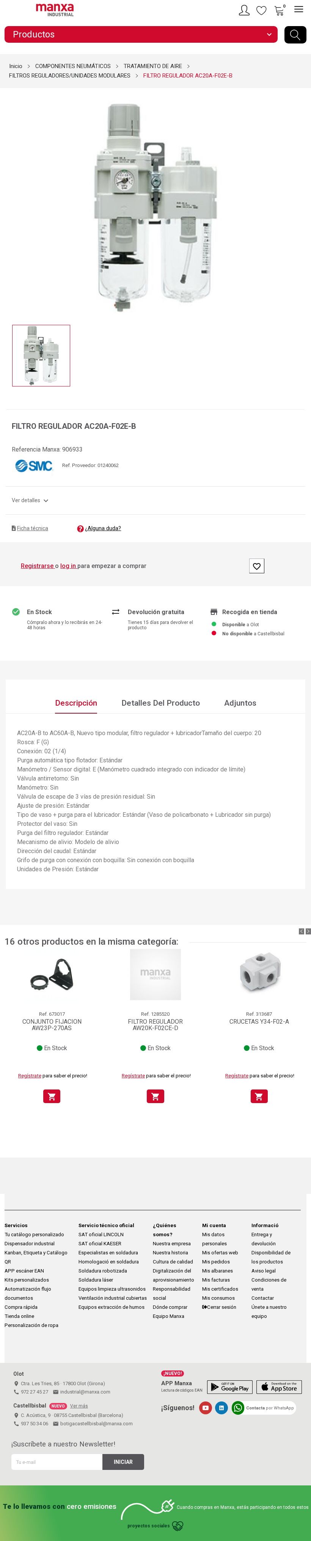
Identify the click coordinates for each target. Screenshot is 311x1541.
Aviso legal (263, 1271)
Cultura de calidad (173, 1262)
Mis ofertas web (220, 1252)
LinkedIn (221, 1407)
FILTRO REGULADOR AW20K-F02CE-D (155, 1025)
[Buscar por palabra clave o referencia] (295, 34)
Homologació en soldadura (109, 1262)
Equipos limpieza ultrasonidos (112, 1289)
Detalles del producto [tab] (160, 703)
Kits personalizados (27, 1280)
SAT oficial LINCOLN (101, 1234)
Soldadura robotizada (103, 1271)
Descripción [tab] (76, 703)
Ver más (79, 1406)
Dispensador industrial (30, 1243)
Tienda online (19, 1316)
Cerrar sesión (221, 1307)
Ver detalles (31, 500)
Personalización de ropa (31, 1325)
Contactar (262, 1298)
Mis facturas (216, 1280)
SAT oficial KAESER (100, 1243)
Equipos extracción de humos (112, 1307)
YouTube (205, 1407)
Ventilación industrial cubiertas (113, 1298)
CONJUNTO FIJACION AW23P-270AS (52, 1025)
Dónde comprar (170, 1307)
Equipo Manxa (168, 1316)
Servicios (16, 1225)
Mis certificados (220, 1289)
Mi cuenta (214, 1225)
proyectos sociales (148, 1526)
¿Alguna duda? (103, 528)
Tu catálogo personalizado (34, 1234)
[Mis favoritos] (261, 10)
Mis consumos (218, 1298)
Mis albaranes (217, 1271)
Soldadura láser (96, 1280)
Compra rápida (21, 1307)
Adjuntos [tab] (240, 703)
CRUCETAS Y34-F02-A (259, 1021)
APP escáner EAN (24, 1271)
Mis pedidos (216, 1262)
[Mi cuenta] (245, 10)
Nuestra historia (170, 1252)
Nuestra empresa (172, 1243)
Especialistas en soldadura (108, 1252)
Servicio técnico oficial (106, 1225)
